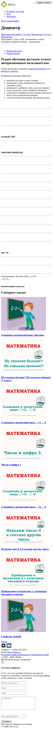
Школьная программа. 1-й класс (16, 34)
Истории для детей (15, 11)
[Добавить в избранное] (9, 279)
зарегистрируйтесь (37, 69)
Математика (6, 37)
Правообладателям (40, 654)
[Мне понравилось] (2, 279)
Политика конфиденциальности (16, 654)
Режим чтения (13, 53)
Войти (16, 21)
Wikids (4, 642)
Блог (9, 14)
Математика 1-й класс (41, 34)
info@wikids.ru (14, 652)
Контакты (11, 16)
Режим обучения (14, 51)
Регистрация (7, 21)
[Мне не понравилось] (5, 279)
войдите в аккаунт (9, 71)
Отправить (6, 722)
